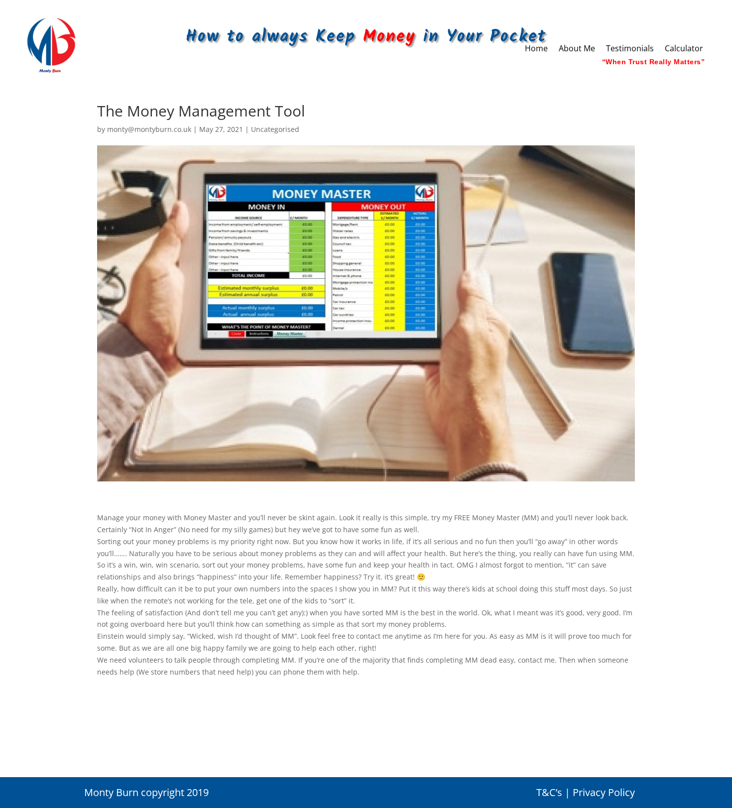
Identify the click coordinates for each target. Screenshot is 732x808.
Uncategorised (275, 129)
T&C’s (549, 792)
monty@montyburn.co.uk (149, 129)
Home (536, 49)
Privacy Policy (604, 792)
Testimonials (630, 49)
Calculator (684, 49)
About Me (577, 49)
